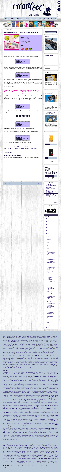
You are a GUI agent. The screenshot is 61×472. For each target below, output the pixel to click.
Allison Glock (52, 373)
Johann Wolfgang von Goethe (35, 402)
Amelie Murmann (18, 375)
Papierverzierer (25, 456)
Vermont (37, 364)
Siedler (49, 458)
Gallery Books (18, 451)
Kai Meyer (47, 405)
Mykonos (34, 352)
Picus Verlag (52, 456)
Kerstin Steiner (30, 408)
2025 (47, 220)
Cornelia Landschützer (27, 387)
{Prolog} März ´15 (49, 322)
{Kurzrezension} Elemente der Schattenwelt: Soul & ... (51, 262)
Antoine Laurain (55, 377)
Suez (32, 361)
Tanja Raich (38, 433)
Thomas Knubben (38, 435)
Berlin (55, 337)
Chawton (9, 340)
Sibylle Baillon (29, 429)
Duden (29, 448)
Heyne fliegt (30, 452)
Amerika (24, 336)
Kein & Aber (22, 454)
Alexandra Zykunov (34, 373)
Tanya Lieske (56, 433)
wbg (5, 467)
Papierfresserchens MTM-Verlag (17, 456)
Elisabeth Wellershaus (37, 389)
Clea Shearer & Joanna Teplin (46, 385)
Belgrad (51, 337)
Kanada (41, 347)
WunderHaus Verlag (37, 461)
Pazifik (57, 355)
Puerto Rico (39, 357)
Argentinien (44, 336)
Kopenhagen (21, 348)
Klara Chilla (18, 409)
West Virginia (15, 366)
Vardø (29, 364)
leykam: (20, 465)
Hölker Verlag (48, 452)
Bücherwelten (21, 148)
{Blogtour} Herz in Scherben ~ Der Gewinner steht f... (50, 310)
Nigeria (21, 353)
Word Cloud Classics (29, 461)
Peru (5, 357)
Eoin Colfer (41, 391)
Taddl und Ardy (20, 433)
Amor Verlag (18, 444)
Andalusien (39, 336)
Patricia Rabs (19, 423)
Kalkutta (37, 347)
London (27, 349)
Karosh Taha (53, 405)
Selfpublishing (40, 458)
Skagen (56, 359)
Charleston (4, 340)
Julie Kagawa (36, 405)
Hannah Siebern (34, 395)
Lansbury (40, 348)
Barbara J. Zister (9, 380)
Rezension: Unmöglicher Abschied (51, 185)
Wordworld (47, 190)
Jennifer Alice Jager (17, 401)
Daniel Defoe (55, 387)
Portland (18, 357)
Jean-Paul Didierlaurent (41, 399)
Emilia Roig (23, 391)
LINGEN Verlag (50, 454)
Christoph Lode (26, 385)
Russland (21, 358)
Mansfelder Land (10, 351)
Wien (20, 366)
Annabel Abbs (22, 377)
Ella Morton (56, 389)
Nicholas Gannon (27, 420)
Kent (7, 348)
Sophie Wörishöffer (25, 431)
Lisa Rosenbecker (28, 412)
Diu (18, 341)
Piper (57, 456)
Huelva (23, 345)
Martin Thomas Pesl (46, 415)
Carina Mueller (52, 381)
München (38, 352)
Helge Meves (29, 396)
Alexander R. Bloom (46, 372)
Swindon (39, 361)
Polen (11, 357)
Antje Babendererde (48, 377)
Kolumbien (16, 348)
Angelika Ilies (14, 376)
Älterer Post (39, 183)
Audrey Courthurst (36, 379)
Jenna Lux (9, 401)
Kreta (26, 348)
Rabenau (4, 358)
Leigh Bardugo (31, 411)
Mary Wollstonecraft (20, 416)
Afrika (16, 336)
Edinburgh (53, 341)
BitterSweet (26, 39)
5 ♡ (8, 148)
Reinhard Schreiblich (44, 425)
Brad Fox (13, 381)
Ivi (57, 452)
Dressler (25, 448)
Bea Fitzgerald (16, 380)
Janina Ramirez (26, 399)
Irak (38, 345)
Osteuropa (25, 355)
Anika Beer (25, 376)
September (48, 240)
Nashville (43, 352)
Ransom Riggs (22, 425)
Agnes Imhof (16, 372)
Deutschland (13, 341)
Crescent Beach (46, 340)
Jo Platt (23, 402)
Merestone (55, 351)
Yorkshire (39, 366)
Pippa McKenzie (5, 425)
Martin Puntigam (34, 415)
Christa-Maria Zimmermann (13, 384)
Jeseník (27, 347)
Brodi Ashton (25, 381)
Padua (41, 355)
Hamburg (38, 344)
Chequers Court (14, 340)
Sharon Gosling (23, 429)
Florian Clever (23, 393)
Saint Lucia (33, 358)
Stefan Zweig (39, 431)
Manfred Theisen (22, 413)
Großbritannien (22, 344)
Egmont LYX (43, 448)
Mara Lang (28, 413)
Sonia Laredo (11, 431)
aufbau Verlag (36, 462)
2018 (47, 230)
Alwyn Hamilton (10, 375)
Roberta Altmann (20, 426)
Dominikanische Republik (25, 341)
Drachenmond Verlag (13, 448)
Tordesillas (22, 362)
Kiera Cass (42, 408)
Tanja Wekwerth (50, 433)
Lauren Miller (24, 411)
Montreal (21, 352)
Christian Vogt (35, 384)
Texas (57, 361)
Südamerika (43, 361)
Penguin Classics (33, 456)
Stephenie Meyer (21, 432)
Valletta (21, 364)
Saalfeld (25, 358)
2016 (47, 233)
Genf (56, 343)
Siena (48, 359)
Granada (9, 344)
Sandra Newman (40, 428)
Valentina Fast (48, 436)
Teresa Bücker (6, 435)
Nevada (55, 352)
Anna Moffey (5, 377)
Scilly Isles (23, 359)
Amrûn (22, 444)
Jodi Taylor (27, 402)
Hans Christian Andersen (42, 395)
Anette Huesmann (8, 376)
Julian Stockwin (16, 405)
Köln (36, 348)
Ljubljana (22, 349)
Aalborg (4, 336)
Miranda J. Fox (27, 419)
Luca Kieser (47, 412)
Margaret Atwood (47, 413)
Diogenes (5, 448)
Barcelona (33, 337)
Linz (15, 349)
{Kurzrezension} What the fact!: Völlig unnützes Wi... (51, 253)
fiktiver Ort (51, 366)
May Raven (49, 416)
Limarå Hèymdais (15, 412)
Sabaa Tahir (7, 428)
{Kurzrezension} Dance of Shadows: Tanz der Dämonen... (51, 297)
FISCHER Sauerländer (27, 450)
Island (53, 345)
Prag (31, 357)
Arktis (49, 336)
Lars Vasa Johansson (43, 409)
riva (40, 465)
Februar (48, 324)
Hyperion (43, 452)
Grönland (28, 344)
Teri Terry (31, 435)
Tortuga (26, 362)
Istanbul (7, 347)
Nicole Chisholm (34, 420)
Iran (41, 345)
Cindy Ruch (32, 385)
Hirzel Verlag (37, 452)
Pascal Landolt (9, 423)
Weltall (9, 366)
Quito (56, 357)
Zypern (44, 366)
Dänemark (39, 341)
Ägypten (19, 367)
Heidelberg (55, 344)
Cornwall (35, 340)
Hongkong (19, 345)
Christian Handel (29, 384)
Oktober (48, 239)
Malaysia (50, 349)
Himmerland (5, 345)
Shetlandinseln (44, 359)
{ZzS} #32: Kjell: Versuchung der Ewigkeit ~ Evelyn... (51, 271)
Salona (41, 358)
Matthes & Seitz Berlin (26, 455)
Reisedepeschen (18, 458)
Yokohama (31, 366)
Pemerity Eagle (43, 423)
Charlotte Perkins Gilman (42, 383)
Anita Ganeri (31, 376)
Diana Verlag (56, 447)
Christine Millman (9, 385)
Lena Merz (37, 411)
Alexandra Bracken (6, 373)
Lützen (38, 349)
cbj (13, 463)
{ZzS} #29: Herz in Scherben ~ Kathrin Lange (50, 320)
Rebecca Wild (28, 425)
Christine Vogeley (18, 385)
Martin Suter (40, 415)
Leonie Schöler (47, 411)
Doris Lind (9, 389)
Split (19, 361)
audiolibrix (31, 462)
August (48, 242)
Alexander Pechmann (38, 372)
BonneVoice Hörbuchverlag (53, 445)
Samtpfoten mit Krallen (49, 184)
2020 (47, 227)
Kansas (46, 347)
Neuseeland (51, 352)
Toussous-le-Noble (31, 362)
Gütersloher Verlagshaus (44, 451)
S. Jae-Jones (53, 426)
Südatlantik (48, 361)
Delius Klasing (50, 447)
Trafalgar (37, 362)
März (47, 249)
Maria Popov (12, 415)
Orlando (21, 355)
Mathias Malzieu (44, 416)
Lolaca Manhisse (35, 412)
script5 (48, 465)
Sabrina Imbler (18, 428)
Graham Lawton (17, 395)
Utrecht (17, 364)
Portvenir (27, 357)
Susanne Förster (35, 432)
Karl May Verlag (12, 454)
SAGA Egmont (32, 458)
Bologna (8, 338)
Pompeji (14, 357)
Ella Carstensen (51, 389)
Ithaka (16, 347)
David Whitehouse (51, 388)
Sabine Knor (13, 428)
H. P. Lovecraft (28, 395)
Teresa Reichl (17, 435)
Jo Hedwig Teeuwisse (16, 402)
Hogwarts (14, 345)
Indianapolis (30, 345)
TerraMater (12, 459)
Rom (17, 358)
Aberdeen (8, 336)
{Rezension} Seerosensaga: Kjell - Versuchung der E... (51, 316)
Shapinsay (38, 359)
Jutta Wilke (42, 405)
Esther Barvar (5, 392)
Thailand (5, 362)
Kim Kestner (49, 408)
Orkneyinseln (16, 355)
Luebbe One (10, 455)
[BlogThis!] (25, 146)
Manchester (4, 351)
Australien (18, 337)
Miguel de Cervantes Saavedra (7, 419)
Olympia (4, 355)
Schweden (13, 359)
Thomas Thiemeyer (45, 435)
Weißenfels (4, 366)
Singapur (52, 359)
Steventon (28, 361)
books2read (56, 462)
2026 (47, 218)
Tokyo (14, 362)
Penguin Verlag (40, 456)
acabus (10, 462)
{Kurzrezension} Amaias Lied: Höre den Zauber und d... (50, 313)
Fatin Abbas (56, 392)
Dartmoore (55, 340)
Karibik (50, 347)
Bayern (43, 337)
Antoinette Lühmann (7, 379)
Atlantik (8, 337)
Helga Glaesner (23, 396)
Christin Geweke (49, 384)
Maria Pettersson (6, 415)
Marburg (23, 351)
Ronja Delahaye (46, 426)
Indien (35, 345)
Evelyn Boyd (28, 392)
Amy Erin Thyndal (27, 375)
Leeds (56, 348)
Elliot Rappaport (12, 391)
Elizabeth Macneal (44, 389)
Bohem (46, 445)
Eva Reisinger (16, 392)
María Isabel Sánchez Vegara (30, 416)
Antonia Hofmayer (14, 379)
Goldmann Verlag (25, 451)
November (48, 237)
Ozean (35, 355)
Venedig (32, 364)
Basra (37, 337)
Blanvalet (34, 445)
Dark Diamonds (43, 447)
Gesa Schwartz (5, 395)
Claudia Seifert (37, 385)
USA (4, 364)
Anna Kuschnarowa (53, 376)
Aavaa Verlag (5, 444)
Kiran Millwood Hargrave (11, 409)
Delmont (4, 341)
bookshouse (6, 463)
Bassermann (52, 444)
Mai (47, 246)
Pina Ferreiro (54, 423)
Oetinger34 (52, 455)
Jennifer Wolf (26, 38)
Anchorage (34, 336)
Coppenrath (26, 447)
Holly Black (41, 396)
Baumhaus (9, 445)
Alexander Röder (54, 372)
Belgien (47, 337)
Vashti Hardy (56, 436)
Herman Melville (35, 396)
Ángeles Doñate (14, 439)
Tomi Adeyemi (25, 436)
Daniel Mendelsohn (6, 388)
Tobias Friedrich (14, 436)
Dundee (34, 341)
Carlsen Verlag (25, 56)
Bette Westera (44, 380)
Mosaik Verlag (40, 455)
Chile (23, 340)
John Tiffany (49, 402)
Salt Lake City (45, 358)
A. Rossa (10, 372)
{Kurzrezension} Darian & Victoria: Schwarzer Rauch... (51, 282)
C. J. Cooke (30, 381)
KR (31, 148)
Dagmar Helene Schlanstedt (36, 387)
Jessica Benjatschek (51, 401)
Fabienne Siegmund (49, 392)
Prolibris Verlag (6, 458)
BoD (43, 445)
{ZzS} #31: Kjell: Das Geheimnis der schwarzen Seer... (51, 288)
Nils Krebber (48, 420)
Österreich (29, 367)
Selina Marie (17, 429)
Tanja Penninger (31, 433)
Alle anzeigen (55, 202)
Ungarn (10, 364)
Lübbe (15, 455)
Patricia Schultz (26, 423)
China (26, 340)
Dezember (48, 236)
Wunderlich (45, 461)
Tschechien (51, 362)
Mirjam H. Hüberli (34, 419)
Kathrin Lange (30, 407)
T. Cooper (10, 433)
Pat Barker (14, 423)
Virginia (45, 364)
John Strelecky (43, 402)
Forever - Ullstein (6, 451)
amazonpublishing (15, 462)
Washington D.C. (54, 364)
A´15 (12, 148)
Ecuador (48, 341)
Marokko (28, 351)
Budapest (44, 338)
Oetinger (46, 455)
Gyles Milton (23, 395)
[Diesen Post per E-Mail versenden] (24, 146)
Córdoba (51, 340)
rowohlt (44, 465)
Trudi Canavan (31, 436)
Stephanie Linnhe (14, 432)
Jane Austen (15, 399)
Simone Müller (51, 429)
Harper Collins (7, 452)
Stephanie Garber (6, 432)
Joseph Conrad (54, 402)
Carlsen (5, 447)
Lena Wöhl (41, 411)
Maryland (46, 351)
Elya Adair (18, 391)
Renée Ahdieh (51, 425)
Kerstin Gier (15, 408)
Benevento (21, 445)
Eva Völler (22, 392)
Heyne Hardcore (24, 452)
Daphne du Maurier (25, 388)
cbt (22, 463)
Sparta (17, 361)
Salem (37, 358)
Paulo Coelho (37, 423)
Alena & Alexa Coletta (29, 372)
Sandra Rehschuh (55, 428)
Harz (51, 344)
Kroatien (30, 348)
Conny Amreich (54, 385)
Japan (23, 347)
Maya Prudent (55, 416)
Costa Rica (40, 340)
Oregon (11, 355)
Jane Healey (20, 399)
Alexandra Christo (13, 373)
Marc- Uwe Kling (40, 413)
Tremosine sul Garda (43, 362)
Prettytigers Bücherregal (50, 194)
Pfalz (8, 357)
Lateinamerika (51, 348)
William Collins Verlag (20, 461)
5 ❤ (10, 148)
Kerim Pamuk (8, 408)
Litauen (19, 349)
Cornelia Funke (20, 387)
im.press (5, 465)
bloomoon (51, 462)
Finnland (28, 343)
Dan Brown (45, 387)
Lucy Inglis (52, 412)
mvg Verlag (36, 465)
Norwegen (42, 353)
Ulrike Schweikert (39, 436)
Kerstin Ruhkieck (23, 408)
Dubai (31, 341)
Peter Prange (49, 423)
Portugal (22, 357)
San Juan (56, 358)
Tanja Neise (25, 433)
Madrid (42, 349)
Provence (34, 357)
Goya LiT (31, 451)
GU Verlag (13, 451)
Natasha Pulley (8, 420)
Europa (21, 343)
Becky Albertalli (29, 380)
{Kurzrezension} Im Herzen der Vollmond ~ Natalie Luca (51, 294)
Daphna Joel (18, 388)
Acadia (13, 336)
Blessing (38, 445)
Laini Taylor (31, 409)
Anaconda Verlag (28, 444)
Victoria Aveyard (13, 437)
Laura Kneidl (55, 409)
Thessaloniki (10, 362)
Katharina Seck (14, 407)
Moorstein (25, 352)
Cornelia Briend (13, 387)
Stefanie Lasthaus (54, 431)
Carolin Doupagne (9, 383)
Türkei (56, 362)
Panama (45, 355)
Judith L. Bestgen (30, 403)
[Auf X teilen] (26, 146)
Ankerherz (34, 444)
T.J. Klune (15, 433)
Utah (14, 364)
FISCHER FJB (17, 450)
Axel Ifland (46, 379)
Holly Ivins (46, 396)
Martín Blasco (7, 416)
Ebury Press (38, 448)
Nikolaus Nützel (42, 420)
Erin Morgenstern (48, 391)
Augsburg (13, 337)
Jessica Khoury (9, 402)
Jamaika (19, 347)
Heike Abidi (5, 396)
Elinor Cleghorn (30, 389)
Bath (40, 337)
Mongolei (8, 352)
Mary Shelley (13, 416)
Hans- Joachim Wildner (53, 395)
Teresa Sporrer (24, 435)
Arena (39, 444)
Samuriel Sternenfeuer (25, 428)
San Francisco (51, 358)
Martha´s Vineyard (39, 351)
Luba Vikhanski (41, 412)
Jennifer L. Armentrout (29, 401)
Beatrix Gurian (22, 380)
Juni (47, 245)
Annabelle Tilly (29, 377)
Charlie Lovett (35, 383)
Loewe (5, 455)
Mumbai (30, 352)
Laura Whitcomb (12, 411)
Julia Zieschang (9, 405)
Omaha (8, 355)
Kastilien (4, 348)
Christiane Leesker (42, 384)
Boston (12, 338)
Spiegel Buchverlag (55, 458)
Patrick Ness (32, 423)
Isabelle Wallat (39, 398)
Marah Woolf (34, 413)
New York (10, 353)
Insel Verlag (54, 452)
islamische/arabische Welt (9, 367)
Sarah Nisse (6, 429)
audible (26, 462)
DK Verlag (33, 447)
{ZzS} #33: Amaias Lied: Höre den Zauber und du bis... (51, 257)
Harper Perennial (14, 452)
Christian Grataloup (21, 384)
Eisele (56, 448)
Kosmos (44, 454)
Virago (7, 461)
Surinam (35, 361)
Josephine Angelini (6, 403)
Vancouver (25, 364)
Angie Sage (20, 376)
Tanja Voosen (43, 433)
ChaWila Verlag (13, 447)
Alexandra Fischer (20, 373)
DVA (37, 447)
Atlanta (4, 337)
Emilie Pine (28, 391)
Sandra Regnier (47, 428)
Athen (56, 336)
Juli (47, 243)
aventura (42, 462)
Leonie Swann (53, 411)
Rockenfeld (13, 358)
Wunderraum (50, 461)
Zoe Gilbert (9, 439)
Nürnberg (55, 353)
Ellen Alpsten (6, 391)
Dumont (33, 448)
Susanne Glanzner (43, 432)
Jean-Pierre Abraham (50, 399)
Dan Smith (50, 387)
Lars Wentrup (50, 409)
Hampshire (43, 344)
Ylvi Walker (5, 439)
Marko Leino (24, 415)
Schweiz (18, 359)
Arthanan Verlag (46, 444)
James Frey (8, 399)
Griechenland (14, 344)
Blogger (38, 469)
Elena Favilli (25, 389)
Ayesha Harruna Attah (52, 379)
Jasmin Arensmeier (34, 399)
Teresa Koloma (11, 435)
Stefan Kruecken (32, 431)
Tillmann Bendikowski (7, 436)
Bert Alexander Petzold (37, 380)
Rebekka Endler (36, 425)
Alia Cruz (46, 373)
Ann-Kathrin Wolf (38, 376)
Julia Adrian (47, 403)
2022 (47, 224)
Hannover (47, 344)
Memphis (51, 351)
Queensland (52, 357)
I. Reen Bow (52, 396)
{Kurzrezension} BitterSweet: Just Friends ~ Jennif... (51, 275)
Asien (53, 336)
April (47, 248)
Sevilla (35, 359)
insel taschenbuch (14, 465)
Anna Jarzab (46, 376)
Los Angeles (34, 349)
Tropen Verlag (28, 459)
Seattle (27, 359)
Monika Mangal (51, 419)
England (7, 343)
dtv (30, 463)
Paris (48, 355)
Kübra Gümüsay (25, 409)
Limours (12, 349)
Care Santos (45, 381)
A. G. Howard (5, 372)
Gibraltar (4, 344)
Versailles (41, 364)
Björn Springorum (7, 381)
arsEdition (21, 462)
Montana (12, 352)
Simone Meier (46, 429)
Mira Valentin (21, 419)
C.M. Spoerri (35, 381)
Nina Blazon (54, 420)
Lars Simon (36, 409)
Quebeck (47, 357)
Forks (43, 343)
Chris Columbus (49, 383)
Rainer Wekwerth (14, 425)
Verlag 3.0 (50, 459)
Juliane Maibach (23, 405)
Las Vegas (45, 348)
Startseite (23, 183)
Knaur (40, 454)
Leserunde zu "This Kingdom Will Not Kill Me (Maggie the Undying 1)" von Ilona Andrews (51, 196)
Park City (53, 355)
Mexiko (4, 352)
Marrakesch (33, 351)
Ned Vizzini (13, 420)
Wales (48, 364)
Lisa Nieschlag (22, 412)
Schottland (6, 359)
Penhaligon (47, 456)
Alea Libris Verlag (11, 444)
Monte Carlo (17, 352)
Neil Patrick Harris (19, 420)
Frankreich (48, 343)
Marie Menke (17, 415)
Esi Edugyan (55, 391)
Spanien (11, 361)
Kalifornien (32, 347)
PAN (10, 456)
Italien (11, 347)
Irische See (44, 345)
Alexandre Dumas (41, 373)
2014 (47, 327)
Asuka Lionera (28, 379)
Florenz (32, 343)
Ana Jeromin (39, 375)
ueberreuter (56, 465)
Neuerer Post (7, 183)
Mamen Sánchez (16, 413)
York (35, 366)
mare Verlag (25, 465)
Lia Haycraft (8, 412)
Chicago (19, 340)
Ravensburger (12, 458)
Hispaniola (10, 345)
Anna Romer (12, 377)
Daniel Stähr (13, 388)
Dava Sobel (33, 388)
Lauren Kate (18, 411)
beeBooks (46, 462)
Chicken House (19, 447)
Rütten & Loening (25, 458)
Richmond (8, 358)
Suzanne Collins (51, 432)
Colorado (30, 340)
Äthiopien (24, 367)
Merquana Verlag (34, 455)
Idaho (26, 345)
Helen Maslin (18, 396)
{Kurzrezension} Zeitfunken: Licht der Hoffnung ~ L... (50, 306)
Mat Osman (38, 416)
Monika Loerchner (43, 419)
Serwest (31, 359)
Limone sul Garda (6, 349)
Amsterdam (29, 336)
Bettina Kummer (50, 380)
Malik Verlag (19, 455)
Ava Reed (41, 379)
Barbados (27, 337)
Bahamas (23, 337)
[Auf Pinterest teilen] (27, 146)
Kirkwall (11, 348)
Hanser (50, 451)
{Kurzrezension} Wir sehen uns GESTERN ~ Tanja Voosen (51, 268)
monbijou (31, 465)
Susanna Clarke (29, 432)
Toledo (18, 362)
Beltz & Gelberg (15, 445)
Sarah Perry (12, 429)
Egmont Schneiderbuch (50, 448)
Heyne (19, 452)
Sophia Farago (18, 431)
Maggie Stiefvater (9, 413)
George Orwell (54, 393)
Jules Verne (41, 403)
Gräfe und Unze (36, 451)
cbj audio (18, 463)
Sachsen (29, 358)
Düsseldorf (44, 341)
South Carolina (5, 361)
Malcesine (55, 349)
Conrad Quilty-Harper (6, 387)
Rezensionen (34, 148)
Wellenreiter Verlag (12, 461)
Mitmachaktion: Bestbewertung (50, 188)
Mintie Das (15, 419)
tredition (52, 465)
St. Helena (23, 361)
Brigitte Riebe (18, 381)
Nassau (47, 352)
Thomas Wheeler (51, 435)
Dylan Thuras (15, 389)
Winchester (25, 366)
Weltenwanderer (48, 187)
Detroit (8, 341)
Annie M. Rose (41, 377)
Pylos (44, 357)
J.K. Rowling (47, 398)
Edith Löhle (20, 389)
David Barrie (38, 388)
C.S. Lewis (40, 381)
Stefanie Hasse (45, 431)
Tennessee (53, 361)
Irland (49, 345)
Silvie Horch (35, 429)
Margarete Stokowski (55, 413)
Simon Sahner (40, 429)
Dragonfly (20, 448)
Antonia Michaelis (21, 379)
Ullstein (38, 459)
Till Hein (56, 435)
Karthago (55, 347)
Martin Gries (29, 415)
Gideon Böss (12, 395)
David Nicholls (44, 388)
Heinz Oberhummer (12, 396)
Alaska (20, 336)
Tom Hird (19, 436)
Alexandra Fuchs (27, 373)
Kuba (33, 348)
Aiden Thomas (21, 372)
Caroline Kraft (23, 383)
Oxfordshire (30, 355)
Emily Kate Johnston (35, 391)
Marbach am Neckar (17, 351)
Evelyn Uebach (35, 392)
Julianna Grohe (30, 405)
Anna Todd (17, 377)
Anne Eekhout (35, 377)
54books (47, 199)
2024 (47, 221)
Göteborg (33, 344)
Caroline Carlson (16, 383)
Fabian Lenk (42, 392)
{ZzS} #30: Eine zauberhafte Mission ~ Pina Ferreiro (50, 301)
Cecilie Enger (28, 383)
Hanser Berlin (55, 451)
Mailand (46, 349)
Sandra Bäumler (34, 428)
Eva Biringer (11, 392)
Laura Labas (6, 411)
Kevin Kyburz (36, 408)
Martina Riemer (54, 415)
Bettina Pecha (56, 380)
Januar (48, 325)
